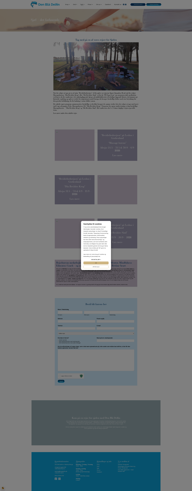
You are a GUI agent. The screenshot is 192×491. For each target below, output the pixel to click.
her (99, 256)
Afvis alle (96, 267)
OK (96, 263)
